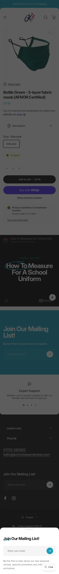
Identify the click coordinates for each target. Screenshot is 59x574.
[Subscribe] (50, 551)
